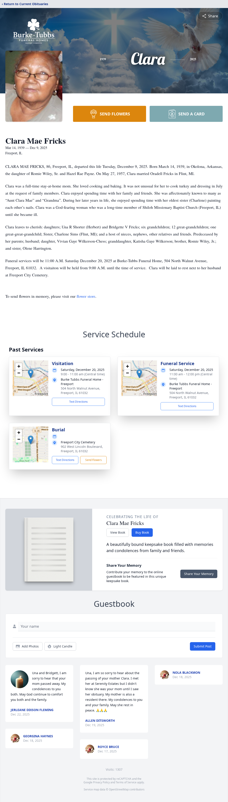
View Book (117, 532)
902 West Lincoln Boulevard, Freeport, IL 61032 (82, 448)
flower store (86, 296)
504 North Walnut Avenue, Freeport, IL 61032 (80, 390)
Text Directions (78, 402)
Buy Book (142, 532)
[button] (30, 373)
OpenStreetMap (119, 789)
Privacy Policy (101, 782)
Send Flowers (93, 460)
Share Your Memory (199, 574)
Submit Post (203, 646)
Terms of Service (126, 782)
